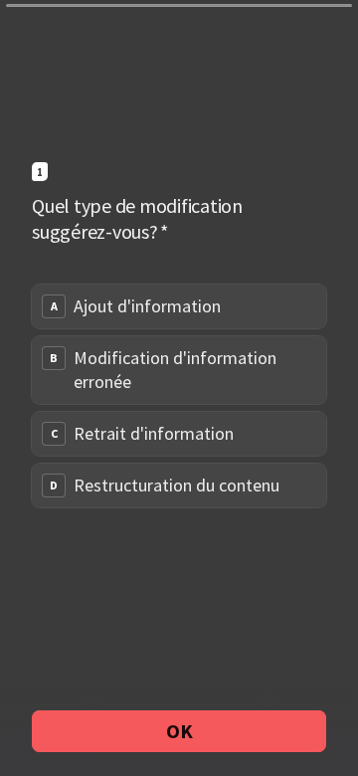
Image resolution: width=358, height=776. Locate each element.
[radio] (179, 306)
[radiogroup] (179, 396)
